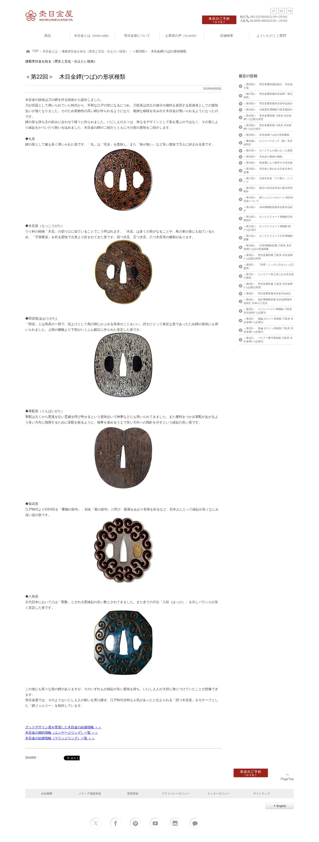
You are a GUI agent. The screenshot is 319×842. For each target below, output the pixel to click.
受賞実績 (132, 793)
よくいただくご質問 (271, 35)
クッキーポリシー (218, 793)
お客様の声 (181, 35)
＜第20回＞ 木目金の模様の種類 (263, 156)
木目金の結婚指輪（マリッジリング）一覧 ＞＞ (60, 738)
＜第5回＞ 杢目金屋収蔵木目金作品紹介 (267, 293)
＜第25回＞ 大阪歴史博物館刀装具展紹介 (268, 109)
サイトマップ (261, 793)
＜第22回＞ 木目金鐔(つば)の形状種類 (266, 134)
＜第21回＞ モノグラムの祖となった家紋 (268, 150)
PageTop (287, 779)
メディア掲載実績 (89, 793)
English (281, 806)
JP (273, 11)
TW (289, 11)
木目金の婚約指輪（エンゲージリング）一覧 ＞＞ (61, 732)
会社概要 (46, 793)
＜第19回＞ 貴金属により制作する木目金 (268, 162)
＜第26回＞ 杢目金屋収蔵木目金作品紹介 (268, 103)
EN (281, 11)
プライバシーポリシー (176, 793)
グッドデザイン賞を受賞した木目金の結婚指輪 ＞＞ (63, 727)
